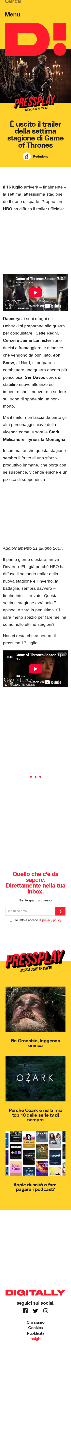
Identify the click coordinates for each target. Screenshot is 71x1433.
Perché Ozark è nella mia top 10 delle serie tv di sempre (36, 1115)
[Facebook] (25, 1310)
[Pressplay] (35, 961)
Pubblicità (35, 1333)
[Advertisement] (35, 243)
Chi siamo (36, 1322)
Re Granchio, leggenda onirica (35, 1042)
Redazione (40, 156)
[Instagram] (45, 1310)
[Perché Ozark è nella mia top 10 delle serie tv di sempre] (35, 1078)
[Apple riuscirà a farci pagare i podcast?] (35, 1153)
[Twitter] (35, 1310)
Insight (35, 1338)
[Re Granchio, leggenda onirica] (35, 1009)
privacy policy (51, 920)
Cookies (35, 1327)
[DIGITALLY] (35, 39)
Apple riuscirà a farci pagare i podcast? (35, 1187)
